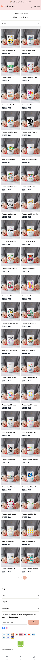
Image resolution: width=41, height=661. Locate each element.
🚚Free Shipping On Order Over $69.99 (20, 2)
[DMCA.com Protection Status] (21, 646)
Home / (15, 13)
